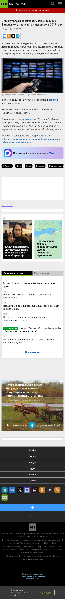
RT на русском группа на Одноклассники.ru (42, 490)
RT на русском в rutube (35, 490)
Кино (28, 166)
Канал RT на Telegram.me (5, 490)
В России (7, 166)
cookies (14, 595)
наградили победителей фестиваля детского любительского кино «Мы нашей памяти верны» (31, 139)
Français (32, 462)
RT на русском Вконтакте (12, 490)
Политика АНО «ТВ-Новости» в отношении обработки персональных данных (32, 557)
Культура (40, 166)
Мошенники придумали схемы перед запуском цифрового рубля (28, 341)
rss (57, 490)
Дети (18, 166)
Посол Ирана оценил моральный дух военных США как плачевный (31, 307)
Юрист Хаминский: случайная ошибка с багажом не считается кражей (32, 330)
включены (30, 119)
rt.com (22, 540)
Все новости (32, 352)
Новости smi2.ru (7, 206)
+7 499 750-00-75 (49, 549)
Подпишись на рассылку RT (5, 497)
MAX (51, 153)
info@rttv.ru (38, 552)
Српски (32, 480)
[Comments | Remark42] (32, 188)
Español (32, 474)
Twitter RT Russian (20, 490)
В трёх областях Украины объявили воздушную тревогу (29, 285)
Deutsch (32, 456)
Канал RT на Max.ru (27, 490)
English (32, 450)
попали (55, 99)
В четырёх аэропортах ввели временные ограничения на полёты (25, 318)
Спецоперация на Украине (32, 10)
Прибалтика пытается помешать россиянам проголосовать (27, 296)
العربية (32, 468)
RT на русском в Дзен (50, 490)
